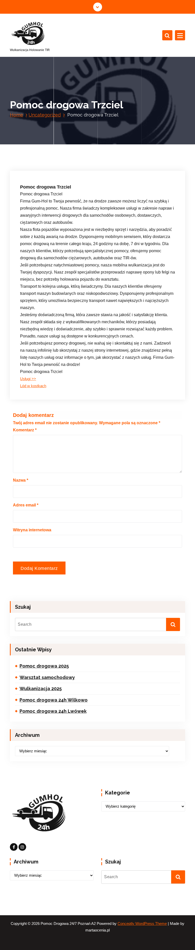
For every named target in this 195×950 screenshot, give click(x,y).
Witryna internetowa (32, 530)
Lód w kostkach (33, 386)
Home (16, 114)
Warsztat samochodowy (47, 677)
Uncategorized (44, 114)
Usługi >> (28, 379)
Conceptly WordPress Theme (142, 924)
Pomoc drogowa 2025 (44, 666)
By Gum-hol (76, 149)
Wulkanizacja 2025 (41, 688)
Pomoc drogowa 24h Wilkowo (54, 700)
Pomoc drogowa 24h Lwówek (53, 711)
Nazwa (20, 480)
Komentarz (25, 430)
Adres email (25, 505)
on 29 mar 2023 (44, 149)
